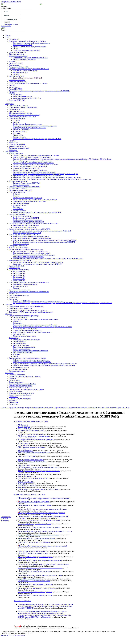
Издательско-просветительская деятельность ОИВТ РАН (29, 69)
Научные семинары (16, 153)
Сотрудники (9, 104)
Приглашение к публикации (19, 295)
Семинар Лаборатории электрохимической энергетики (32, 161)
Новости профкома (15, 391)
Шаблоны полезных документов (24, 59)
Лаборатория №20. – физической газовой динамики (36, 588)
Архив (15, 356)
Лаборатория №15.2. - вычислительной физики (34, 571)
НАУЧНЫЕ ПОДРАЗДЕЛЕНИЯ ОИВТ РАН (29, 494)
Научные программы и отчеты (19, 290)
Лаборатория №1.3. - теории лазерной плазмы (34, 505)
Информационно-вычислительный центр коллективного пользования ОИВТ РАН (42, 231)
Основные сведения (20, 317)
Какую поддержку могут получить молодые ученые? (31, 253)
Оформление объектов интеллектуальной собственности (29, 292)
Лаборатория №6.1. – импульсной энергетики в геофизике (38, 535)
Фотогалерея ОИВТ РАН (18, 82)
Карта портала (20, 635)
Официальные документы (18, 56)
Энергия (16, 74)
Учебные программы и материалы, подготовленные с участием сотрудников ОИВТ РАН (44, 242)
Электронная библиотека (18, 246)
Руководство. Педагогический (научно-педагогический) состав (35, 325)
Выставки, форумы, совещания (20, 398)
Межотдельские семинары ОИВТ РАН (26, 168)
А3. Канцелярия (23, 428)
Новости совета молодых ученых (20, 386)
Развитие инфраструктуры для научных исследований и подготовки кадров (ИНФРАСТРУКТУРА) (48, 258)
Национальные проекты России (20, 395)
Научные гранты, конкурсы (18, 247)
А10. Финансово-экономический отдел (31, 447)
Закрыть (4, 6)
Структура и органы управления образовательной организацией (35, 319)
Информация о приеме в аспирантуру (26, 340)
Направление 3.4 (19, 277)
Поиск (11, 635)
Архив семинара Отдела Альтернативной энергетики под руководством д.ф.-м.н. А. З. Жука (45, 174)
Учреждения (17, 94)
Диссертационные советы (18, 188)
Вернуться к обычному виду (11, 2)
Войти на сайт (6, 26)
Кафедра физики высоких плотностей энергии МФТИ (32, 238)
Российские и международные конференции (28, 222)
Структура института (16, 54)
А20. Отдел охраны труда (27, 476)
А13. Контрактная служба (27, 456)
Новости (16, 122)
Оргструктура (6, 517)
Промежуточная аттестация (22, 352)
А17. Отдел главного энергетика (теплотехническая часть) (38, 467)
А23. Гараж (22, 484)
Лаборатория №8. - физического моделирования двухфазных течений (42, 546)
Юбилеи (12, 85)
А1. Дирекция (23, 425)
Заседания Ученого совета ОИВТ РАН (26, 183)
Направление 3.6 (19, 281)
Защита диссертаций (16, 382)
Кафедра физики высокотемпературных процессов (31, 236)
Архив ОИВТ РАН (15, 89)
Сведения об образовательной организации (24, 316)
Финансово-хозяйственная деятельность (27, 330)
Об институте (14, 39)
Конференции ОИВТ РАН (22, 216)
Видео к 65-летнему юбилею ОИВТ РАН (27, 78)
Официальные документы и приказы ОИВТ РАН (30, 58)
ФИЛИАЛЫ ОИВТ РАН (22, 601)
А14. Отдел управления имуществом (31, 460)
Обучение (8, 314)
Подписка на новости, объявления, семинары (25, 376)
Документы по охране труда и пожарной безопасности (28, 310)
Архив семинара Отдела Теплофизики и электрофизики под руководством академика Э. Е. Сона (47, 177)
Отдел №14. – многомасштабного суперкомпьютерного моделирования (43, 564)
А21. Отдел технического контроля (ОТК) (32, 478)
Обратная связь (14, 109)
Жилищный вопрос (20, 131)
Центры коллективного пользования (26, 225)
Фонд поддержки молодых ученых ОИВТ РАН (29, 128)
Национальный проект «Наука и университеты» (26, 249)
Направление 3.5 (19, 279)
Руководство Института (17, 52)
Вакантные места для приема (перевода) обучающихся (32, 332)
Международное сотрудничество (20, 260)
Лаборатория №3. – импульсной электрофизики (34, 524)
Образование (17, 323)
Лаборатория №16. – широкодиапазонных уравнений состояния (40, 575)
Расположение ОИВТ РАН (22, 45)
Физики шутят (14, 87)
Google (15, 48)
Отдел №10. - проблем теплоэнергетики (32, 553)
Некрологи (13, 150)
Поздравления (14, 65)
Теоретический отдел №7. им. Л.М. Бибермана (34, 542)
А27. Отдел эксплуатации (27, 485)
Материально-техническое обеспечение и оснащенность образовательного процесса (42, 327)
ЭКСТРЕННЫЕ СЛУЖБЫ (18, 105)
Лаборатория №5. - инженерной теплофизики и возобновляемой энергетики (45, 531)
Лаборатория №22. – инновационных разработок (35, 595)
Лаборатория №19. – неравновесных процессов (35, 584)
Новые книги (13, 297)
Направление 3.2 (19, 273)
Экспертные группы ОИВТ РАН (20, 190)
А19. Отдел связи (24, 474)
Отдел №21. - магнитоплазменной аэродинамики (35, 592)
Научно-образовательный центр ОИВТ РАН (24, 234)
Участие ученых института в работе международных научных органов (38, 262)
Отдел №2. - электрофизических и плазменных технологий (39, 520)
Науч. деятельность (11, 152)
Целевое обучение (19, 343)
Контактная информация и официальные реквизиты (27, 41)
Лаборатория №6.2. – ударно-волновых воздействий (36, 538)
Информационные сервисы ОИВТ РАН (27, 98)
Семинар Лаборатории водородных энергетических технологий (35, 164)
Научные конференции (17, 214)
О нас (7, 37)
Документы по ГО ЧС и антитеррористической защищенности (31, 312)
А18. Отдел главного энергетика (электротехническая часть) (39, 471)
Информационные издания (22, 96)
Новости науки (14, 268)
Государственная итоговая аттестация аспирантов (30, 351)
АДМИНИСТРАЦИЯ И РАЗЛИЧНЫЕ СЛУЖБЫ (31, 421)
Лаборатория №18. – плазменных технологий (34, 581)
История (12, 61)
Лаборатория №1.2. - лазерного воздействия (33, 502)
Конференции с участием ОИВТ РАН (26, 218)
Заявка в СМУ (18, 135)
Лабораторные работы (21, 244)
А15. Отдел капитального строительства (32, 461)
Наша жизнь (13, 142)
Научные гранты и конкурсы (19, 387)
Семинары (12, 378)
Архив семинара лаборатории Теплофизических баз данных (34, 172)
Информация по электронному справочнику (24, 115)
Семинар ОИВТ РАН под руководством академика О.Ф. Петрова (36, 155)
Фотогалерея (13, 402)
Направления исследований (19, 269)
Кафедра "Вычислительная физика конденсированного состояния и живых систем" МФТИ (45, 240)
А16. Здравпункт (24, 465)
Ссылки (12, 93)
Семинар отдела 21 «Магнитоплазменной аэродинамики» (33, 163)
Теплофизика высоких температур (25, 70)
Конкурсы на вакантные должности (21, 393)
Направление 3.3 (19, 275)
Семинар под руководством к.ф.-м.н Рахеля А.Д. (30, 166)
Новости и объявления (17, 80)
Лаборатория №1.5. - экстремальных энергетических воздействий (41, 513)
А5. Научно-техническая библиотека (31, 434)
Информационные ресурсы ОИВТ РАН (27, 233)
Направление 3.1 (19, 271)
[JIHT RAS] (4, 28)
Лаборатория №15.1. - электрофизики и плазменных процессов (40, 568)
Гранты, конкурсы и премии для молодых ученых (26, 389)
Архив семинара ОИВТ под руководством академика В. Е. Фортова (37, 176)
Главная (7, 35)
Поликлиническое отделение (19, 148)
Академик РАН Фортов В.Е (18, 67)
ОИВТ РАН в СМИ (16, 63)
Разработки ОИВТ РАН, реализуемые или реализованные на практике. (38, 301)
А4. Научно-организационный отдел (31, 430)
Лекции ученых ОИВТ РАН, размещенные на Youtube (28, 83)
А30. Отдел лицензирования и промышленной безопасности (39, 489)
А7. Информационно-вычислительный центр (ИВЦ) (36, 440)
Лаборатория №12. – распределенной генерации (35, 557)
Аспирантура (13, 338)
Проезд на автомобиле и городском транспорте (29, 47)
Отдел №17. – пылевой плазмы (29, 579)
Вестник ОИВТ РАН (20, 72)
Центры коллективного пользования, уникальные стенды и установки (33, 223)
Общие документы (19, 341)
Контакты (16, 133)
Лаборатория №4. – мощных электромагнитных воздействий (39, 527)
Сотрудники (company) (16, 407)
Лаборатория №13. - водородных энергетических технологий (40, 560)
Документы (9, 304)
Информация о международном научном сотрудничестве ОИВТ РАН (37, 264)
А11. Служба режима (25, 451)
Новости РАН (14, 293)
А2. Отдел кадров (24, 427)
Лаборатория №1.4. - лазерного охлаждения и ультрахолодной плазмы (42, 509)
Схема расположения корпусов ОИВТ (26, 50)
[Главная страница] (41, 4)
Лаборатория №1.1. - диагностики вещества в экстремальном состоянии (43, 498)
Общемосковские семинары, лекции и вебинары (30, 170)
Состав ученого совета (21, 185)
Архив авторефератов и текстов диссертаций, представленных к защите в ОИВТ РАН (39, 91)
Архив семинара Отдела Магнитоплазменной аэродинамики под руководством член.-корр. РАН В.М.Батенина (52, 179)
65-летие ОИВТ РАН (16, 76)
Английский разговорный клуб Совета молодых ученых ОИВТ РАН (37, 139)
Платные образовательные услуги (25, 328)
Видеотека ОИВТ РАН (17, 100)
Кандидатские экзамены (21, 349)
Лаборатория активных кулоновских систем (28, 257)
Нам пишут (13, 400)
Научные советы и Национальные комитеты (24, 187)
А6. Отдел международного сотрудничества (33, 436)
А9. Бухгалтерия (23, 445)
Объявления (9, 373)
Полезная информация (21, 129)
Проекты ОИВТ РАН (16, 266)
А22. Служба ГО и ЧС (25, 482)
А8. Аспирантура (24, 443)
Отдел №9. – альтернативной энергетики (32, 551)
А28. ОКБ (21, 487)
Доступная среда (19, 334)
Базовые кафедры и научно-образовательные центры (27, 358)
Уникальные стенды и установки (24, 227)
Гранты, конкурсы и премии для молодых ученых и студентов (35, 126)
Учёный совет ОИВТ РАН (18, 181)
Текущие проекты (19, 137)
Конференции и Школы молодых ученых (27, 124)
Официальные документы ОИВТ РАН (22, 117)
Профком (12, 140)
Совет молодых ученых (17, 118)
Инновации (13, 299)
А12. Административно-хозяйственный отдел (34, 452)
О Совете (16, 120)
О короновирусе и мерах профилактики (23, 107)
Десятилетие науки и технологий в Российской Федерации (34, 255)
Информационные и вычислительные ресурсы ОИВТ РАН (29, 229)
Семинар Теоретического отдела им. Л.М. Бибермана (31, 157)
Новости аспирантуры (21, 345)
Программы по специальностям (24, 347)
